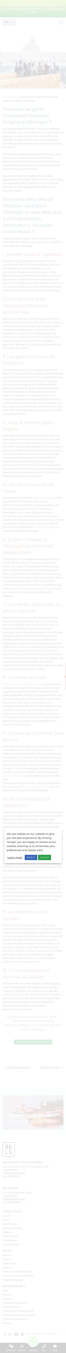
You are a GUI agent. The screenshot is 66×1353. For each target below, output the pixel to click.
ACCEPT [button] (44, 857)
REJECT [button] (31, 857)
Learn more (14, 857)
